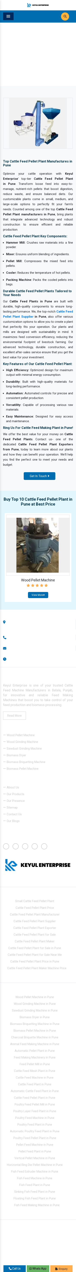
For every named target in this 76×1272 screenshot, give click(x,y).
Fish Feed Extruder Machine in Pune (34, 1171)
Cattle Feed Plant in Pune (34, 1084)
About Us (12, 787)
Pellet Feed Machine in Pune (34, 1145)
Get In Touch (39, 476)
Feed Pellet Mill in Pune (35, 1064)
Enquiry (62, 1268)
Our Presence (15, 801)
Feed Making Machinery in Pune (35, 1057)
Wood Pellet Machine (38, 580)
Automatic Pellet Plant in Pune (35, 1051)
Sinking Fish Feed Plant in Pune (34, 1192)
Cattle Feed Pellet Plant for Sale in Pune (34, 948)
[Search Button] (65, 16)
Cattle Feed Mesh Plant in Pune (34, 1071)
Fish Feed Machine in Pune (34, 1178)
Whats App (39, 1268)
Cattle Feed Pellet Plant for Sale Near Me (35, 955)
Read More (14, 715)
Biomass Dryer (16, 755)
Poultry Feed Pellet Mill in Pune (35, 1104)
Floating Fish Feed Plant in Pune (35, 1198)
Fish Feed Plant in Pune (34, 1185)
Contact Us (14, 814)
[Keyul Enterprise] (38, 5)
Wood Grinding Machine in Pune (35, 1004)
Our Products (15, 794)
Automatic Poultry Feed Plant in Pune (34, 1131)
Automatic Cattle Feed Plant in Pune (35, 1091)
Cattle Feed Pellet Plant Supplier (35, 921)
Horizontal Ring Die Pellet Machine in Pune (35, 1165)
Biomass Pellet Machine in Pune (35, 1030)
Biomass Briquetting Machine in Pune (34, 1024)
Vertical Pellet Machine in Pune (34, 1158)
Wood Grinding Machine (22, 742)
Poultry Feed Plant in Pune (34, 1124)
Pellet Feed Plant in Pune (34, 1151)
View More (37, 595)
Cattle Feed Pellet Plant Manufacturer (35, 915)
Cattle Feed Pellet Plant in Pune (34, 1098)
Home (14, 63)
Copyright (13, 1248)
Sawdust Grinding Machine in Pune (35, 1010)
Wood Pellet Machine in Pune (34, 997)
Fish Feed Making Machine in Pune (37, 1205)
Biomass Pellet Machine (22, 769)
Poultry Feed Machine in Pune (34, 1118)
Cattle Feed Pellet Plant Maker (35, 941)
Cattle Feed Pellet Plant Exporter (34, 928)
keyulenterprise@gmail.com (29, 648)
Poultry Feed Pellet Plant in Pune (34, 1138)
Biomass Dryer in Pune (35, 1017)
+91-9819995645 (22, 637)
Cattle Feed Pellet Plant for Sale (35, 935)
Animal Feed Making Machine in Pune (34, 1044)
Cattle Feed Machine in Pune (35, 1077)
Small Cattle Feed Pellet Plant (34, 901)
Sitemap (12, 808)
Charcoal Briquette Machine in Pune (34, 1037)
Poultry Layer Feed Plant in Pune (34, 1111)
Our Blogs (13, 821)
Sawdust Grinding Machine (24, 748)
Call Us (16, 1268)
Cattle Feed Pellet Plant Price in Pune (34, 962)
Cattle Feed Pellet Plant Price (35, 908)
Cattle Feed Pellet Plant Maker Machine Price (36, 968)
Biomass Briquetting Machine (25, 762)
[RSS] (5, 828)
